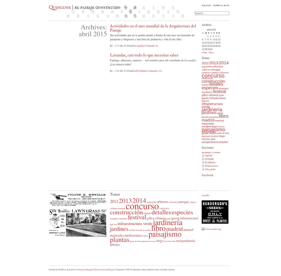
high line (205, 101)
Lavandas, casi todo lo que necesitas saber (144, 55)
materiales (208, 123)
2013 (213, 63)
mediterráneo (210, 126)
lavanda (205, 117)
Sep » (211, 52)
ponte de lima (223, 133)
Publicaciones (211, 166)
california (206, 70)
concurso (213, 75)
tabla (213, 139)
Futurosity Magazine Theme (88, 269)
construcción (213, 81)
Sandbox (72, 269)
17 (214, 43)
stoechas (206, 139)
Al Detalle (209, 159)
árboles (223, 141)
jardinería (212, 109)
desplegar (206, 152)
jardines (209, 112)
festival (219, 91)
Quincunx (60, 7)
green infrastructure (214, 98)
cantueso (192, 202)
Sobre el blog (221, 5)
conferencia (207, 78)
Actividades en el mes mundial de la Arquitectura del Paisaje (153, 28)
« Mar (204, 52)
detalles (216, 84)
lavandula (214, 117)
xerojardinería (210, 141)
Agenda (139, 45)
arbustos (218, 66)
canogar (215, 69)
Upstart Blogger (108, 269)
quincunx (206, 136)
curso (205, 84)
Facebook (207, 175)
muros (221, 126)
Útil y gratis (210, 169)
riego (222, 136)
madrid (208, 120)
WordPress (62, 269)
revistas (214, 136)
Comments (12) (155, 70)
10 (214, 39)
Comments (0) (151, 45)
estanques (223, 88)
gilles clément (210, 95)
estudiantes (207, 92)
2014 (224, 62)
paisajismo (213, 129)
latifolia (220, 113)
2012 (205, 63)
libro (223, 116)
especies (210, 87)
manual (219, 120)
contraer (216, 152)
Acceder (205, 195)
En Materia (141, 70)
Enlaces (206, 5)
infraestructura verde (212, 105)
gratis (221, 95)
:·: (114, 45)
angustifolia (207, 67)
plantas (209, 132)
